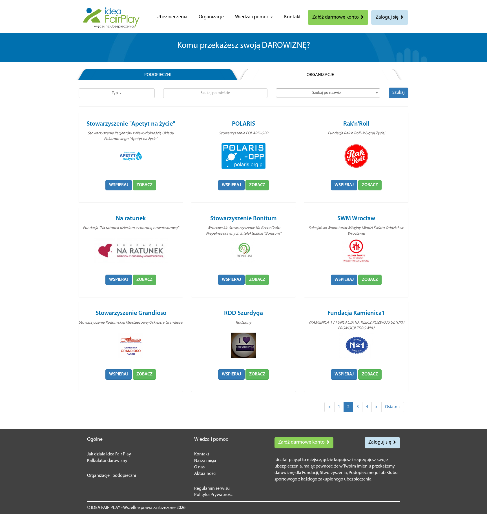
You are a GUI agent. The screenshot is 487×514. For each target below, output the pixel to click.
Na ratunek (131, 218)
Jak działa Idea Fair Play (109, 454)
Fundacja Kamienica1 (356, 313)
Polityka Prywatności (214, 495)
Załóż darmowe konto (336, 17)
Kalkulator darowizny (107, 461)
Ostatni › (392, 407)
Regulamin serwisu (212, 488)
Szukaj (398, 92)
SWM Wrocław (356, 218)
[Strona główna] (111, 17)
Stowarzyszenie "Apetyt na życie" (131, 124)
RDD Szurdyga (243, 313)
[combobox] (328, 92)
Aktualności (205, 473)
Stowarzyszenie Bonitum (243, 218)
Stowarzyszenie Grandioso (131, 313)
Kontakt (292, 17)
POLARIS (243, 124)
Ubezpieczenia (171, 17)
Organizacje (211, 17)
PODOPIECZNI (157, 75)
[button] (254, 17)
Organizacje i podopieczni (111, 475)
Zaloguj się (388, 17)
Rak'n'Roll (356, 124)
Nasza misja (205, 461)
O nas (199, 467)
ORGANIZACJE (320, 75)
